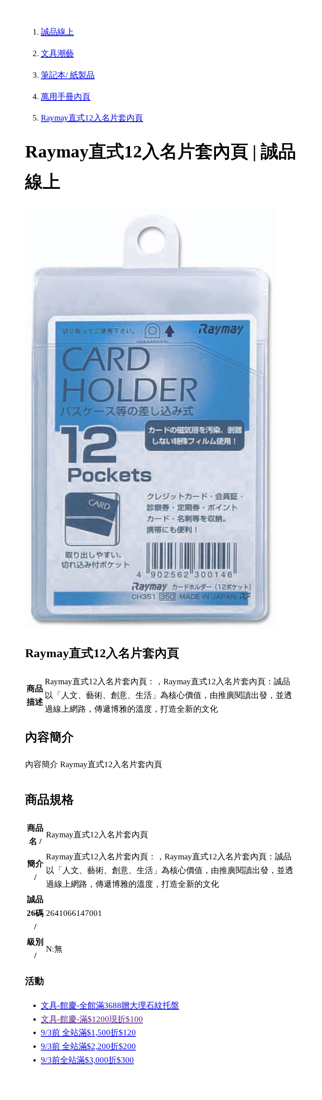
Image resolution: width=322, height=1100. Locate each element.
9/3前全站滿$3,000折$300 (87, 1060)
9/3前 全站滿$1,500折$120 (88, 1032)
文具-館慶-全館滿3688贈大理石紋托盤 (110, 1005)
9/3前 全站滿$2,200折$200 (88, 1046)
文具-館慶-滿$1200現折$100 (92, 1019)
